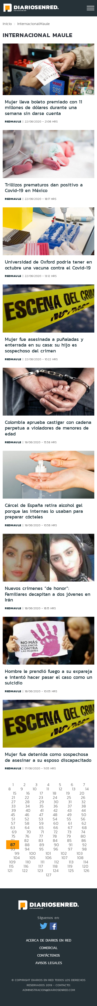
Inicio (7, 24)
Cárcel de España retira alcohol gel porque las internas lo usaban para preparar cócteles (44, 511)
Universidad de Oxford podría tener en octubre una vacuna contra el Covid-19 (48, 264)
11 (47, 789)
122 (25, 870)
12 (60, 789)
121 (10, 870)
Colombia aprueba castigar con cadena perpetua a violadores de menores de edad (48, 428)
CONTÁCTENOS (48, 955)
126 (86, 870)
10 (35, 789)
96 (55, 849)
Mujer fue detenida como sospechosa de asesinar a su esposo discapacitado (48, 757)
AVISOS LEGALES (48, 962)
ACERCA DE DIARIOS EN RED (48, 940)
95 (41, 849)
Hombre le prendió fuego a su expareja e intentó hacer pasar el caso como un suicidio (48, 677)
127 (48, 875)
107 (64, 857)
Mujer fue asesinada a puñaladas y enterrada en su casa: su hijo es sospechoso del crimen (44, 345)
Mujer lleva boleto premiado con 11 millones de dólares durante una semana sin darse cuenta (43, 107)
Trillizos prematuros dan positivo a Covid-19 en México (44, 187)
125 (71, 870)
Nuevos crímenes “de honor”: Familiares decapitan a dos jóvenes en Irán (47, 594)
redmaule (13, 121)
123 (40, 870)
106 (48, 857)
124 (55, 870)
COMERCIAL (48, 947)
